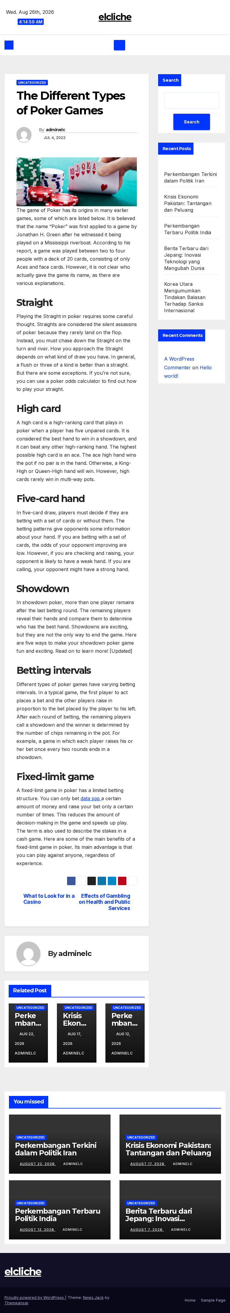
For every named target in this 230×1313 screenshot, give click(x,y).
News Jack (93, 1297)
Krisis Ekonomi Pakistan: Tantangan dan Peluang (187, 203)
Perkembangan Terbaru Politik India (57, 1215)
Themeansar (16, 1302)
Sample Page (213, 1300)
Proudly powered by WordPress (34, 1297)
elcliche (115, 17)
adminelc (55, 129)
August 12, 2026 (37, 1229)
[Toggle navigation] (119, 45)
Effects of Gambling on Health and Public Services (104, 902)
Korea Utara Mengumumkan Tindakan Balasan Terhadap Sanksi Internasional (184, 297)
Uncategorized (32, 82)
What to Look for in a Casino (49, 899)
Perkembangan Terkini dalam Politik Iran (55, 1149)
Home (190, 1300)
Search (171, 80)
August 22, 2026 (38, 1164)
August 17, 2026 (148, 1164)
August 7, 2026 (147, 1229)
